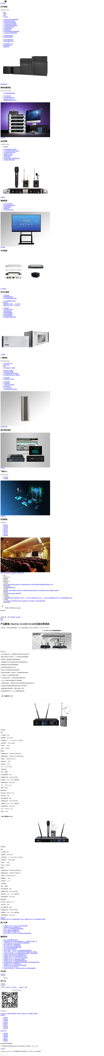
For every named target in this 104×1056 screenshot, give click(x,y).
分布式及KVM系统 (8, 309)
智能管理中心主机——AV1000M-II (12, 304)
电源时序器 (6, 46)
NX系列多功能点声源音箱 (9, 24)
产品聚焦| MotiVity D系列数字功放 (11, 927)
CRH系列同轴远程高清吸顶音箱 (11, 31)
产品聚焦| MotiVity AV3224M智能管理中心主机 (12, 919)
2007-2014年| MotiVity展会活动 (10, 966)
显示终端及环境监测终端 (9, 317)
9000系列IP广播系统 (8, 370)
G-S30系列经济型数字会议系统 (11, 150)
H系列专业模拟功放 (8, 39)
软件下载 (5, 477)
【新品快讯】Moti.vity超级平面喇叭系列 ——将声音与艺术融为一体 (20, 941)
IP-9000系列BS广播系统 (9, 368)
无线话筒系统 (6, 156)
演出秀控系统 (4, 426)
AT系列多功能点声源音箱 (9, 22)
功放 (4, 15)
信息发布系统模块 (7, 315)
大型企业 (5, 526)
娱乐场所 (5, 535)
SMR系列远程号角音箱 (9, 21)
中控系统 (3, 247)
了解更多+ (3, 974)
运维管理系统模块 (7, 312)
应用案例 (3, 516)
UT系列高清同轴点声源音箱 (10, 25)
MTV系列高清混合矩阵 (9, 205)
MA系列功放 (6, 377)
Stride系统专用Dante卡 (8, 97)
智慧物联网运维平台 (8, 296)
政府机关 (5, 525)
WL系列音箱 (6, 383)
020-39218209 (17, 608)
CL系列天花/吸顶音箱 (8, 384)
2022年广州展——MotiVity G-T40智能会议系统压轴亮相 (17, 933)
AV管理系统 (6, 295)
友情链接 (3, 1054)
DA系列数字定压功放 (8, 379)
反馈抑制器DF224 (7, 45)
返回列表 (3, 917)
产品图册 (5, 478)
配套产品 (5, 302)
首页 (23, 573)
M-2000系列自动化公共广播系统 (11, 375)
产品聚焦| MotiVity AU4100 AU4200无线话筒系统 (15, 925)
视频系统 (3, 197)
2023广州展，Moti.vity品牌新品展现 (12, 945)
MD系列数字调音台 (8, 37)
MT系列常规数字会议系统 (9, 149)
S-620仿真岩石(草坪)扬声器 (10, 389)
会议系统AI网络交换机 (9, 159)
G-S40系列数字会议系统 (9, 152)
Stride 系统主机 (7, 95)
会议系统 (3, 137)
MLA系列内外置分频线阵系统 (10, 19)
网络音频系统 (4, 84)
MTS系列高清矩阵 (8, 203)
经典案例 (3, 1015)
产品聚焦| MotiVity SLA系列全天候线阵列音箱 (14, 965)
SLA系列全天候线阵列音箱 (10, 33)
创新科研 (19, 573)
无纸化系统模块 (7, 311)
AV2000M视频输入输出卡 (9, 301)
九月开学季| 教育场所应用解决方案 (12, 947)
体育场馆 (5, 528)
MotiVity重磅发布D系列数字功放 (11, 931)
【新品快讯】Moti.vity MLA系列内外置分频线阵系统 (16, 942)
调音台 (5, 13)
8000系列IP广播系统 (8, 372)
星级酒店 (5, 531)
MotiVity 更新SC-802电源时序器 (11, 930)
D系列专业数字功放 (8, 41)
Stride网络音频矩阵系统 (9, 93)
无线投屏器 (6, 208)
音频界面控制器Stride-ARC (10, 100)
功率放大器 (6, 365)
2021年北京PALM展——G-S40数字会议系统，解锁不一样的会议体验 (20, 953)
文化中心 (5, 529)
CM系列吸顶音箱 (7, 28)
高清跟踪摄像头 (7, 206)
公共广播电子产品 (7, 363)
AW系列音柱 (6, 381)
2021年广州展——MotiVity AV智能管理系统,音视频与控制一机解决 (20, 951)
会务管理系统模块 (7, 314)
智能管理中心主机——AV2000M (11, 305)
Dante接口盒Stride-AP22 (9, 98)
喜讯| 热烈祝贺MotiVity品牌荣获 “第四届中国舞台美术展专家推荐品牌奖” (21, 962)
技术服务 (35, 1013)
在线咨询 (3, 1048)
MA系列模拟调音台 (8, 35)
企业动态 (18, 617)
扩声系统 (3, 3)
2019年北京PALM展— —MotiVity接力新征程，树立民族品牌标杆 (19, 968)
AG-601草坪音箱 (7, 387)
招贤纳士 (5, 1039)
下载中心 (3, 468)
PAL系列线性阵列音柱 (9, 27)
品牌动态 (14, 573)
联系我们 (5, 1040)
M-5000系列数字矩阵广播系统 (10, 373)
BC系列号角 (6, 386)
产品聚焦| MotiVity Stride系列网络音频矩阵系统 (15, 960)
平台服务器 (6, 308)
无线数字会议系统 (7, 153)
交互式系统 (3, 288)
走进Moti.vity (4, 1030)
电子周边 (5, 16)
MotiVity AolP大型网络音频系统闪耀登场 (13, 928)
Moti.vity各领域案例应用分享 (10, 939)
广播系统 (3, 354)
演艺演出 (5, 534)
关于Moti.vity (4, 1013)
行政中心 (5, 532)
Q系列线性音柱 (7, 30)
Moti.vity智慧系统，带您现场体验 (11, 944)
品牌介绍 (5, 1033)
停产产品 (3, 573)
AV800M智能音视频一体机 (10, 298)
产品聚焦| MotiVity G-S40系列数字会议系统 (34, 919)
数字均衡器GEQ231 (8, 43)
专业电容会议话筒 (7, 155)
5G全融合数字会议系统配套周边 (11, 158)
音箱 (4, 12)
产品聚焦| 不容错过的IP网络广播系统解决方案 (14, 954)
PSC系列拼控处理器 (8, 209)
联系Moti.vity (8, 573)
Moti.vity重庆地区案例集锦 (10, 948)
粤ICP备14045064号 (46, 1051)
